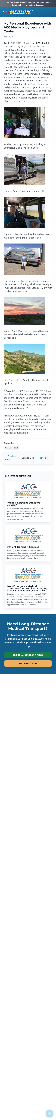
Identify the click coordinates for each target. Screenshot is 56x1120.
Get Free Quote (28, 663)
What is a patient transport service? (23, 503)
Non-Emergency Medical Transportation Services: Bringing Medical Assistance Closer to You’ (27, 588)
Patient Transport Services (23, 547)
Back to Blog (28, 457)
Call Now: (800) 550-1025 (28, 655)
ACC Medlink (43, 42)
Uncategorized (11, 448)
